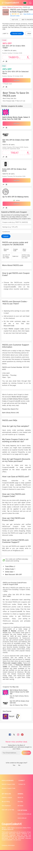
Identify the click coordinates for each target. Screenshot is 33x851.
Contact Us (21, 784)
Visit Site (15, 19)
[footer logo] (16, 824)
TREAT (15, 152)
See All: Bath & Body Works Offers (19, 697)
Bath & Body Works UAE (10, 412)
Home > (4, 7)
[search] (30, 3)
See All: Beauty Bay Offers (19, 705)
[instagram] (18, 734)
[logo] (11, 3)
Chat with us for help (8, 809)
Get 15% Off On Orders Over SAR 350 (19, 703)
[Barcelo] (11, 716)
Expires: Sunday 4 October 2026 (12, 53)
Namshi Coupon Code (8, 784)
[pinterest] (22, 734)
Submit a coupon (7, 797)
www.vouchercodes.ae (24, 814)
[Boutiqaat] (18, 716)
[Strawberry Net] (5, 716)
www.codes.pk (22, 818)
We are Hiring (6, 801)
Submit (5, 236)
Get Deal (16, 80)
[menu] (3, 3)
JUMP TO (5, 33)
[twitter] (14, 734)
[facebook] (10, 734)
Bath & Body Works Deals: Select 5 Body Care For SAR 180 (16, 118)
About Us (20, 797)
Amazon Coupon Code (8, 788)
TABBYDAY (15, 57)
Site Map (20, 801)
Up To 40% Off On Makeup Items (15, 197)
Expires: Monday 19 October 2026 (12, 76)
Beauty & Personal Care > (15, 7)
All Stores (20, 805)
